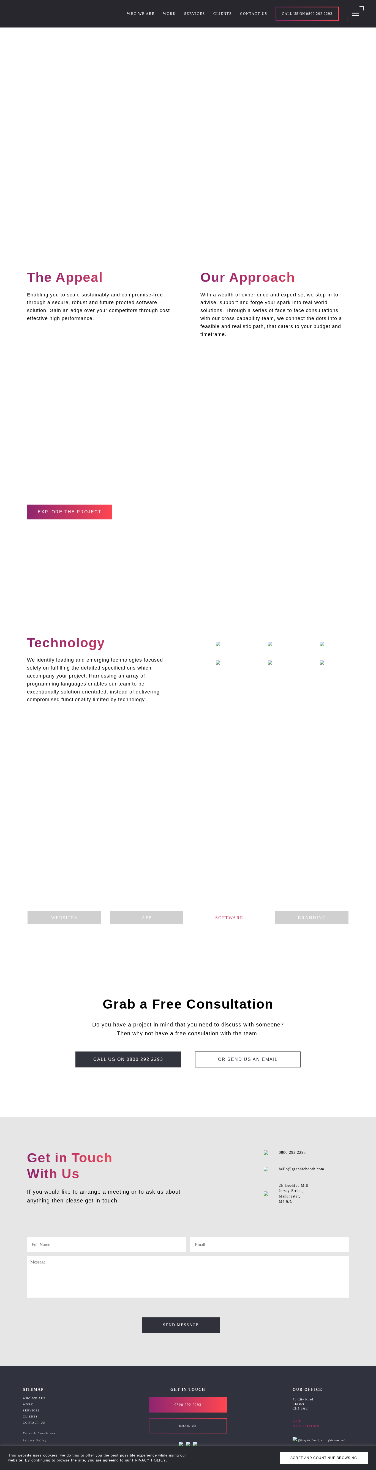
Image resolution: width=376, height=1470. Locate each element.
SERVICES (31, 1410)
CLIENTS (30, 1416)
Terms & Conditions (39, 1433)
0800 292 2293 (292, 1152)
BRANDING (312, 917)
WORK (28, 1404)
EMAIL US (188, 1425)
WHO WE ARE (34, 1398)
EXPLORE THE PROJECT (70, 512)
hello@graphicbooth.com (301, 1169)
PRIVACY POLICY (149, 1460)
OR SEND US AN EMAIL (248, 1059)
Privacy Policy (35, 1440)
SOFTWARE (229, 917)
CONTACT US (34, 1422)
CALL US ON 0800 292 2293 (128, 1059)
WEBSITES (64, 917)
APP (147, 917)
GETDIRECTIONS (306, 1423)
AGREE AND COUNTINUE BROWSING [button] (323, 1458)
